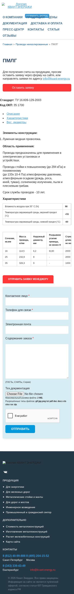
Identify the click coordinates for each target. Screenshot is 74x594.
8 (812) (14, 555)
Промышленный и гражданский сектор (28, 512)
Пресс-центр (13, 29)
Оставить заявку (23, 87)
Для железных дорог (18, 491)
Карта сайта (13, 541)
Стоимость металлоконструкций (25, 526)
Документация (15, 23)
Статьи (53, 29)
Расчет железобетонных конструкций (28, 536)
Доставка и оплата (47, 23)
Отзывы (9, 35)
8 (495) (37, 555)
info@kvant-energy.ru (56, 78)
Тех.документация (17, 388)
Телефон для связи (19, 310)
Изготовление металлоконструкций (26, 531)
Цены (52, 17)
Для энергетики (15, 486)
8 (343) (14, 565)
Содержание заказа (19, 338)
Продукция (35, 17)
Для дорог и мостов (17, 502)
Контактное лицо (17, 295)
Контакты (36, 29)
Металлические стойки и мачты (24, 496)
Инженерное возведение (20, 507)
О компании (13, 17)
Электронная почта (18, 324)
